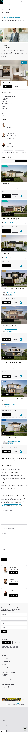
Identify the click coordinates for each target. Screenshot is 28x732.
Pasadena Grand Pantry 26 (10, 219)
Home (3, 4)
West (20, 504)
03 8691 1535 (4, 108)
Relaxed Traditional (10, 443)
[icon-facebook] (3, 647)
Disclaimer (3, 720)
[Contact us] (22, 2)
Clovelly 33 (5, 254)
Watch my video (10, 128)
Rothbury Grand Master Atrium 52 (13, 288)
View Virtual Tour (8, 179)
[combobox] (3, 731)
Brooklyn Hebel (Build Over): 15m (11, 365)
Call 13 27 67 (17, 642)
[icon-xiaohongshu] (17, 647)
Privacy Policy (4, 712)
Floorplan (15, 196)
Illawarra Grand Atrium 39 (10, 437)
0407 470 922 (10, 137)
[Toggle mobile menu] (26, 2)
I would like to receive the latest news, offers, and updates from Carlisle (14, 554)
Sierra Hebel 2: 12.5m (9, 222)
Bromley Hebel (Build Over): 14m (11, 292)
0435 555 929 (10, 146)
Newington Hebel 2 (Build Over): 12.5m (12, 441)
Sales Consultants (10, 4)
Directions (5, 690)
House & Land (5, 658)
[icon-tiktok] (11, 647)
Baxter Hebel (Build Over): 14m (11, 404)
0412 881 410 (7, 15)
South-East (15, 504)
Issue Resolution (4, 722)
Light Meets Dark (10, 368)
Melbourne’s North (8, 504)
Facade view (20, 160)
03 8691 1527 (4, 101)
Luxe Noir (23, 257)
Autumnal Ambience (10, 406)
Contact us (6, 642)
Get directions (17, 86)
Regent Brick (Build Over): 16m (11, 329)
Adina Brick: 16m (8, 257)
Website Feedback (4, 725)
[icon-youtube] (8, 647)
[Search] (18, 2)
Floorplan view (8, 160)
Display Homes (5, 655)
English (2, 731)
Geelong (4, 505)
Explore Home (6, 196)
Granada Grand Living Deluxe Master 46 (14, 400)
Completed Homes (6, 661)
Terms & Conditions (4, 715)
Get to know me (14, 572)
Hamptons (9, 331)
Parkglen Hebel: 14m (9, 187)
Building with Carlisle (6, 667)
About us (4, 664)
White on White (9, 294)
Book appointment (7, 86)
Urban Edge (23, 222)
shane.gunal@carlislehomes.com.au (12, 17)
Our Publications (4, 717)
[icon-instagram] (5, 647)
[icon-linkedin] (14, 647)
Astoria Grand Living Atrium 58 (12, 362)
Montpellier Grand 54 (9, 325)
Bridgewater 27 (6, 184)
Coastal (24, 187)
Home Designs (5, 652)
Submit (4, 559)
